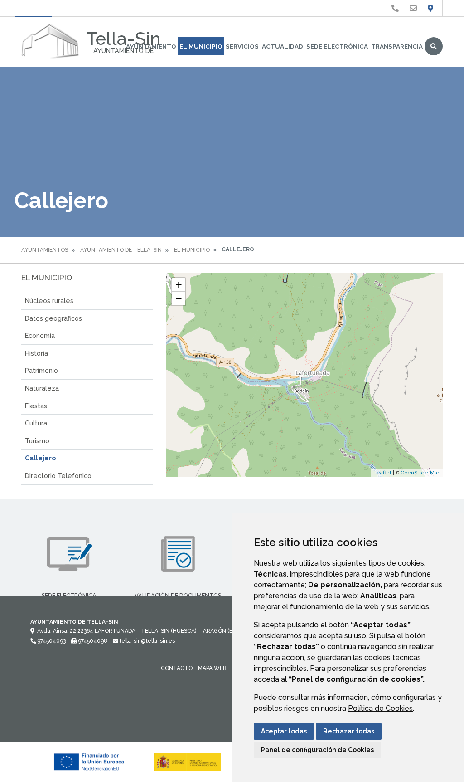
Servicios (242, 46)
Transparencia (397, 46)
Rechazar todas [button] (348, 731)
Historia (36, 353)
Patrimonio (41, 370)
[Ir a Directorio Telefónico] (395, 8)
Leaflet (382, 473)
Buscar (434, 46)
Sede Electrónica (337, 46)
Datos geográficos (53, 318)
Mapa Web (212, 668)
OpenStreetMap (420, 473)
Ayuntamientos (44, 250)
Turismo (37, 441)
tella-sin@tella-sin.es (146, 641)
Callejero (40, 458)
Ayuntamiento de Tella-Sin (121, 250)
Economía (40, 335)
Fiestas (36, 406)
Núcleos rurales (49, 300)
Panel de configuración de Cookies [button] (317, 749)
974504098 (92, 641)
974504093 (51, 641)
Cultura (36, 423)
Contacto (177, 668)
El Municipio (200, 46)
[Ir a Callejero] (430, 8)
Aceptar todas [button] (284, 731)
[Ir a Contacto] (413, 8)
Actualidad (282, 46)
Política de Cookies (380, 708)
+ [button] (179, 284)
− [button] (179, 298)
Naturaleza (42, 388)
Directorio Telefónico (58, 475)
